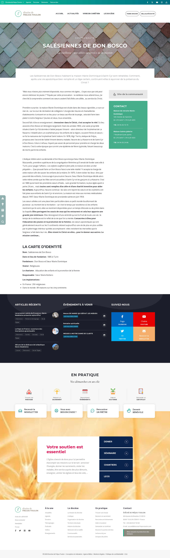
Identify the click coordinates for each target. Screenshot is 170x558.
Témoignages (49, 523)
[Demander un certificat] (3, 216)
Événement (19, 319)
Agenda (28, 2)
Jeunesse (35, 334)
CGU (125, 554)
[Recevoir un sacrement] (3, 204)
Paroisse (36, 2)
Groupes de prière (101, 537)
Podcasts (48, 526)
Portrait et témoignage (32, 319)
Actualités (48, 513)
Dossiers (48, 520)
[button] (128, 94)
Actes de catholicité (21, 517)
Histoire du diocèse (74, 526)
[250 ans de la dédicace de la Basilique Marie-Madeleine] (55, 346)
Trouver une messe (101, 513)
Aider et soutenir (100, 523)
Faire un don (54, 2)
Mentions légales (99, 554)
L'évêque (70, 516)
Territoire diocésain (74, 523)
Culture (18, 350)
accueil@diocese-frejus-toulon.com (139, 526)
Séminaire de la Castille (75, 530)
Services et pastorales (75, 537)
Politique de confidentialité (114, 554)
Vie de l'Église (36, 350)
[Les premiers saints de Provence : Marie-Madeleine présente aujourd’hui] (55, 315)
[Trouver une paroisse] (3, 198)
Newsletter (18, 523)
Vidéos (47, 530)
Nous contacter (20, 520)
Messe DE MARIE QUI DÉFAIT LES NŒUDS (80, 313)
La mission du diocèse (75, 513)
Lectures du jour (100, 533)
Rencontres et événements (104, 520)
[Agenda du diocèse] (3, 210)
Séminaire (44, 2)
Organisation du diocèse (76, 520)
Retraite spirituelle (71, 323)
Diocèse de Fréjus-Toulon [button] (14, 2)
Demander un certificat (102, 526)
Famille (27, 334)
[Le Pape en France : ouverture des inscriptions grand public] (55, 331)
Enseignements (50, 533)
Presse (17, 527)
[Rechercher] (3, 222)
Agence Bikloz (87, 554)
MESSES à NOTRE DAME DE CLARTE (78, 333)
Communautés (72, 533)
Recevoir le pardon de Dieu (104, 530)
